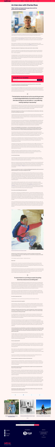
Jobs (43, 435)
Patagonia (30, 44)
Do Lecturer (41, 38)
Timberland (13, 185)
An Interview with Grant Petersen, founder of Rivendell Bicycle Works (11, 416)
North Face (30, 184)
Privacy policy (44, 437)
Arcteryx (19, 165)
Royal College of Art (21, 38)
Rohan (21, 87)
